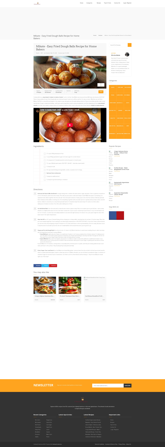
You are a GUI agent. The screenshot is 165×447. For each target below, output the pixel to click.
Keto (127, 103)
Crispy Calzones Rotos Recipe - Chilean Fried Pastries (121, 152)
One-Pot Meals (112, 126)
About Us (128, 444)
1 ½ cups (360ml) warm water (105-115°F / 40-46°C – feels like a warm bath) (65, 163)
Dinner (120, 110)
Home (81, 3)
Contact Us (117, 3)
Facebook (38, 265)
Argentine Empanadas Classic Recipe (121, 193)
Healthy (112, 118)
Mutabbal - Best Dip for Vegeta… (93, 434)
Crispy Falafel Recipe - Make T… (93, 429)
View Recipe (117, 156)
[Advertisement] (82, 19)
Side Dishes (120, 118)
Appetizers (113, 103)
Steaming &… (38, 427)
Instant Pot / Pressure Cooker (112, 110)
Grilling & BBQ (120, 126)
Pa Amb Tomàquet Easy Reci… (70, 296)
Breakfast (37, 432)
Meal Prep (127, 110)
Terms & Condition (99, 444)
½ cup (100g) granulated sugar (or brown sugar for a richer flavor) (63, 157)
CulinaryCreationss (57, 444)
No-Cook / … (38, 420)
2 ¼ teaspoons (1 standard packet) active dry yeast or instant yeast (63, 160)
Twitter (46, 265)
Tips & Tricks (107, 3)
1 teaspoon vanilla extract (53, 176)
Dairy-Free (37, 429)
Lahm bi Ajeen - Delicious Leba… (93, 425)
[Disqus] (70, 327)
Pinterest (53, 265)
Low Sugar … (49, 425)
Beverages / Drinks (112, 133)
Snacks (38, 53)
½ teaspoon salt (50, 166)
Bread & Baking (127, 133)
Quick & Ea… (49, 422)
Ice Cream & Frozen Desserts (127, 95)
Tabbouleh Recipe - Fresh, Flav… (93, 432)
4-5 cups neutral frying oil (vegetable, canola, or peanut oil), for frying (64, 170)
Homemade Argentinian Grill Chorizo (121, 183)
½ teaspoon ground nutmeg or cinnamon (57, 179)
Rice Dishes (128, 87)
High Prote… (49, 427)
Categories (89, 3)
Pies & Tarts (127, 118)
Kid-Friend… (38, 425)
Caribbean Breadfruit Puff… (94, 296)
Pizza (112, 95)
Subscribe (127, 385)
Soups (112, 87)
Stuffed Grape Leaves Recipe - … (93, 420)
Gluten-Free (120, 133)
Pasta (47, 437)
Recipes (99, 3)
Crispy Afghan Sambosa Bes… (44, 296)
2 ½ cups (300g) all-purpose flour (55, 153)
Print (101, 91)
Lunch (47, 429)
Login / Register (127, 3)
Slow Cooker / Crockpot (120, 95)
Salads (36, 437)
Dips (128, 126)
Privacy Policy (122, 444)
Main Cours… (49, 434)
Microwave (38, 422)
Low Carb (120, 87)
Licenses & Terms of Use (111, 444)
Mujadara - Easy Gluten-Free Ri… (93, 422)
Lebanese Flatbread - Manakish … (93, 437)
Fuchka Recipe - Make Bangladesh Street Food (121, 168)
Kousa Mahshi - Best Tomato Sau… (93, 427)
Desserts (37, 434)
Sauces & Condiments (120, 103)
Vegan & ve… (49, 420)
